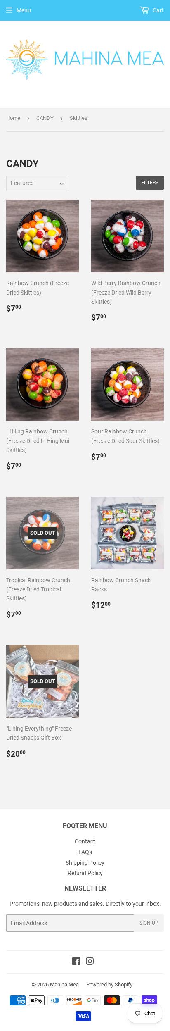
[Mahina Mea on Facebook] (76, 962)
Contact (85, 841)
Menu (24, 10)
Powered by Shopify (109, 984)
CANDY (45, 118)
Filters (149, 183)
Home (13, 118)
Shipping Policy (85, 863)
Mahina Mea (64, 984)
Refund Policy (85, 873)
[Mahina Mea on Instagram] (90, 962)
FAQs (85, 852)
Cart (157, 10)
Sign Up (148, 923)
